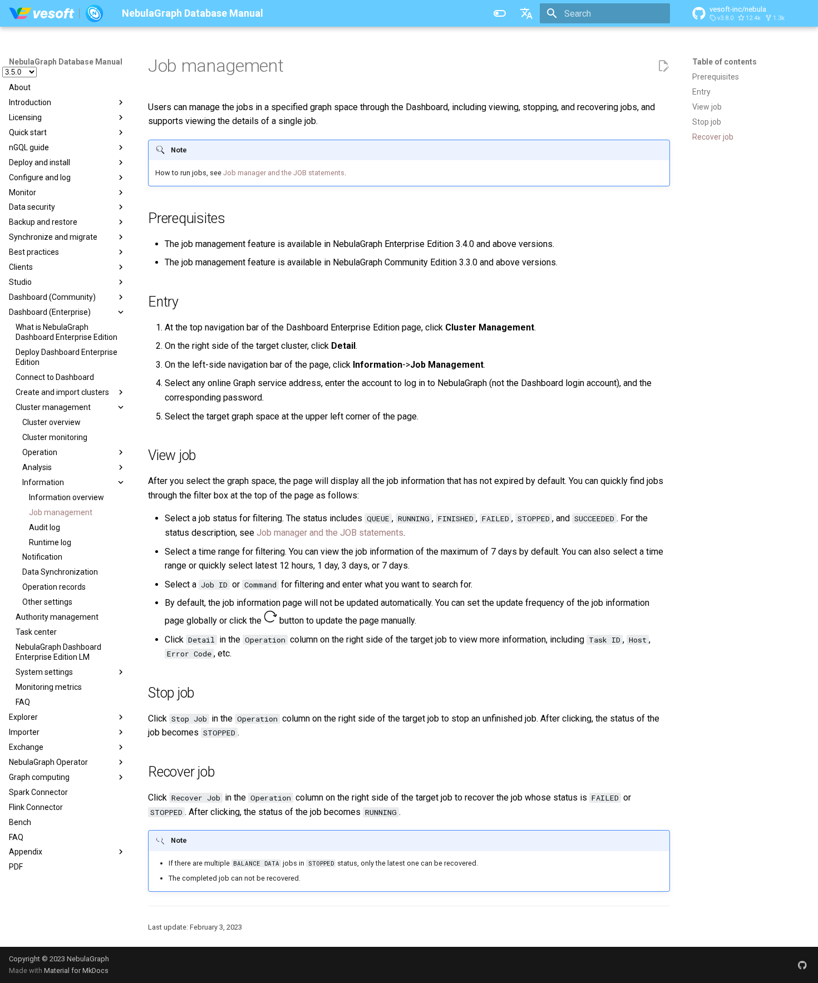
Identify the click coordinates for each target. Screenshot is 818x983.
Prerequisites (715, 76)
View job (707, 106)
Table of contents (724, 61)
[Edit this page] (663, 66)
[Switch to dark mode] (500, 13)
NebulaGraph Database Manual (65, 61)
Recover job (712, 136)
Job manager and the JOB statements (283, 173)
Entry (701, 91)
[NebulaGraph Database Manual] (56, 13)
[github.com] (802, 965)
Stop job (706, 121)
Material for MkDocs (76, 970)
